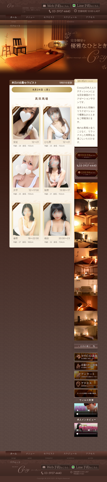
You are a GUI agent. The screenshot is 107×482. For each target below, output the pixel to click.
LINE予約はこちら (85, 5)
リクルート (15, 27)
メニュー (30, 19)
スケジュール (70, 19)
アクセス (90, 19)
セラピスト (49, 19)
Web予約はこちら (56, 6)
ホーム (13, 19)
